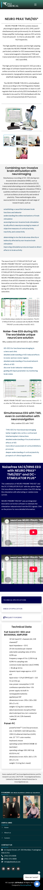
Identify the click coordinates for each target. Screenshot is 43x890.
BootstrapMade (26, 885)
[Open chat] (37, 884)
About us (7, 833)
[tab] (21, 599)
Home (6, 827)
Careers (7, 838)
